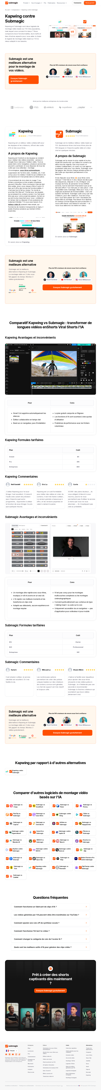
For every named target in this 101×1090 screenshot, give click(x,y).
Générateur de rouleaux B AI (50, 1067)
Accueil (7, 10)
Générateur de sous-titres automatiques (50, 1049)
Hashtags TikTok (70, 1060)
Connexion (77, 3)
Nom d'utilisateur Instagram (70, 1074)
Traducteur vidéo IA (48, 1076)
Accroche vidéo (70, 1058)
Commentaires (32, 1056)
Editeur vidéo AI (47, 1056)
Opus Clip (88, 1058)
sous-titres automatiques (30, 170)
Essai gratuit (90, 3)
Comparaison (15, 10)
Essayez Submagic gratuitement (19, 79)
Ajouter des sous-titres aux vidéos (50, 1053)
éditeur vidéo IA (14, 204)
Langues (30, 1069)
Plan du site (31, 1072)
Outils (67, 1045)
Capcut (88, 1069)
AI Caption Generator (48, 1065)
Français (12, 1050)
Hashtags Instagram (71, 1077)
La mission (31, 1051)
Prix (45, 3)
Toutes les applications (89, 1049)
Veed (87, 1066)
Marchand (30, 1063)
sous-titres (89, 1055)
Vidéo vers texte (47, 1059)
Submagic (73, 237)
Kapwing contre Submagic (30, 10)
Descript (88, 1072)
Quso (87, 1063)
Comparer (88, 1052)
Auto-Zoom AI (46, 1070)
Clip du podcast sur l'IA (49, 1062)
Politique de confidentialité (26, 1085)
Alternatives (89, 1045)
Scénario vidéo (70, 1055)
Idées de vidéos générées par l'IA (70, 1067)
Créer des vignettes (71, 1048)
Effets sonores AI (47, 1073)
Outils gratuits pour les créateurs (72, 1052)
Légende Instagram (71, 1070)
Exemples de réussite (31, 1060)
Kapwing (25, 242)
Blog (29, 1048)
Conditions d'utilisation (11, 1085)
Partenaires (51, 3)
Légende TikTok (70, 1063)
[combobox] (11, 1050)
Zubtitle (88, 1060)
